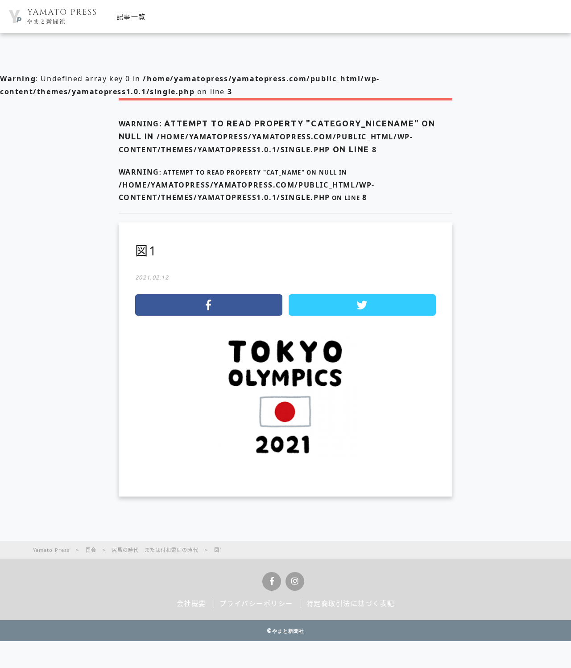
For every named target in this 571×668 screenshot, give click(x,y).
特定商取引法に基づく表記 (350, 603)
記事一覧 (131, 16)
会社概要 (191, 603)
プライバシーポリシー (256, 603)
